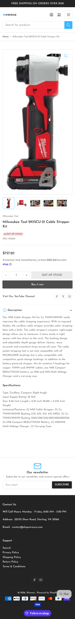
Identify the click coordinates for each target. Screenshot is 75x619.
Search (7, 548)
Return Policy (10, 562)
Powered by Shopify (47, 593)
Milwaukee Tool (10, 216)
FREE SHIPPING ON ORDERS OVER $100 (37, 3)
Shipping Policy (12, 557)
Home (6, 37)
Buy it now (37, 284)
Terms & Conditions (14, 566)
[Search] (68, 25)
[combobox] (37, 25)
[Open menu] (68, 15)
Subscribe (62, 484)
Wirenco (31, 593)
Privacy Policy (11, 552)
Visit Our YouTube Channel (19, 296)
